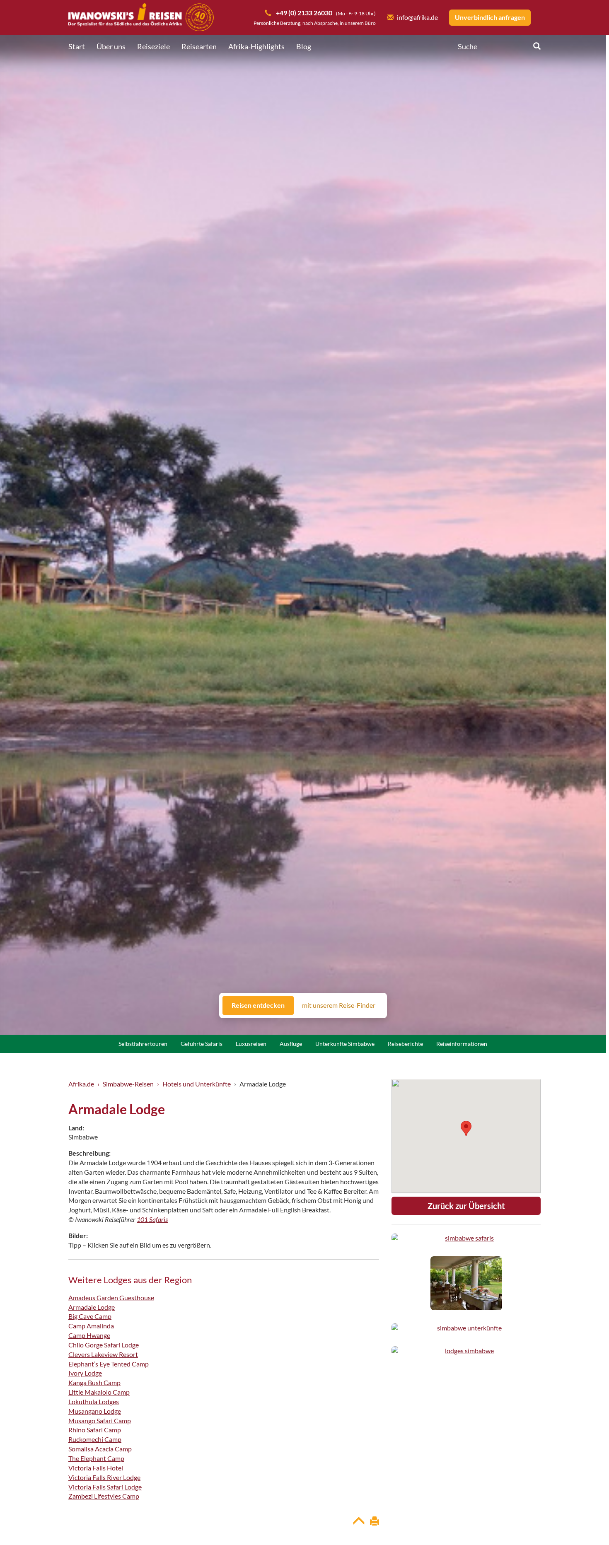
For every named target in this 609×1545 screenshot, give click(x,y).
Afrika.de (81, 1084)
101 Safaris (152, 1219)
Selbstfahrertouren (142, 1043)
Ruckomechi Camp (94, 1439)
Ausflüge (291, 1043)
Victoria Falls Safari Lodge (105, 1487)
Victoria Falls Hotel (95, 1468)
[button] (582, 1522)
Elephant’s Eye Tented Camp (108, 1364)
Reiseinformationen (461, 1043)
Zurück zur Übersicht (466, 1206)
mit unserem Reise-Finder (338, 1005)
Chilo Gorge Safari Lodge (103, 1345)
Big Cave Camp (89, 1316)
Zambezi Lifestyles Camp (103, 1496)
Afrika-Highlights (256, 46)
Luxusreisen (251, 1043)
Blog (303, 46)
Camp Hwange (89, 1335)
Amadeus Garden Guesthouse (111, 1297)
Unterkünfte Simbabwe (345, 1043)
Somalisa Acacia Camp (100, 1449)
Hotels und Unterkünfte (196, 1084)
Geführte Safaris (201, 1043)
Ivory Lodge (85, 1373)
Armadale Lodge (91, 1307)
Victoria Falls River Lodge (104, 1477)
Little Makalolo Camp (99, 1392)
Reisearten (199, 46)
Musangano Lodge (94, 1411)
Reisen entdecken (258, 1005)
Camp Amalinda (91, 1326)
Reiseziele (153, 46)
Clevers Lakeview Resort (103, 1354)
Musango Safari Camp (99, 1420)
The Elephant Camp (96, 1458)
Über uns (111, 46)
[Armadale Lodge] (466, 1238)
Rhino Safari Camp (94, 1430)
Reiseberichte (405, 1043)
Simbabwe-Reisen (128, 1084)
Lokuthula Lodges (93, 1401)
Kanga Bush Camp (94, 1382)
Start (76, 46)
